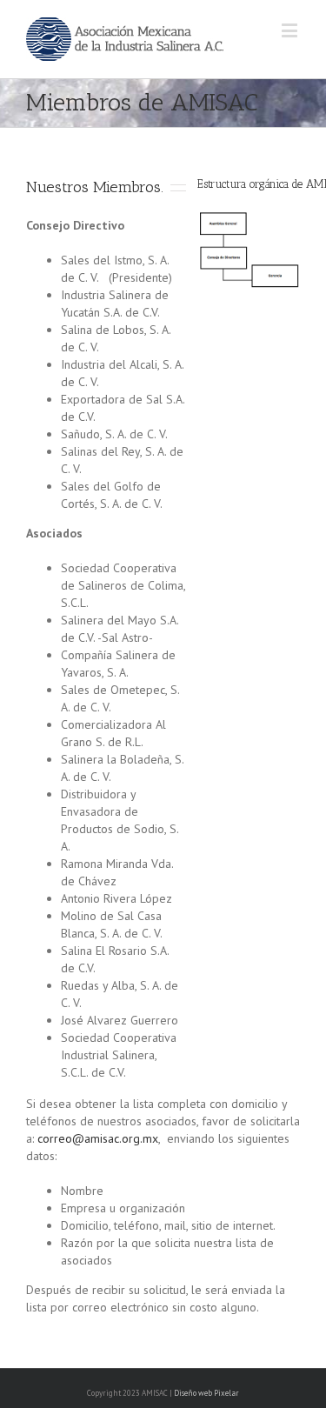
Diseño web (193, 1393)
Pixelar (226, 1393)
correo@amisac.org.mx (97, 1138)
